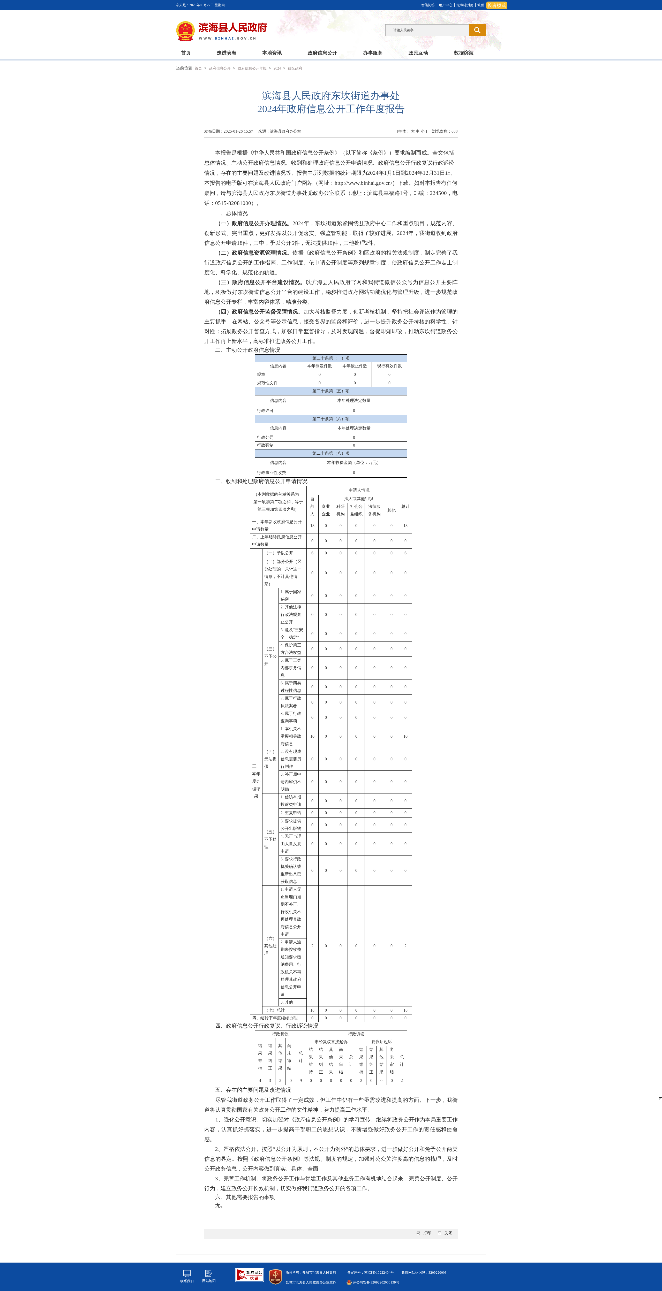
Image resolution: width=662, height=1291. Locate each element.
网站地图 (209, 1281)
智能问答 (428, 5)
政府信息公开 (322, 53)
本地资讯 (272, 53)
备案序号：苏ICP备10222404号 (370, 1272)
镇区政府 (295, 68)
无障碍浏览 (464, 5)
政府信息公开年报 (253, 68)
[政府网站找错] (249, 1274)
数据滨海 (464, 53)
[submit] (477, 30)
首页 (186, 53)
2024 (278, 68)
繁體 (480, 5)
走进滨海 (226, 53)
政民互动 (418, 53)
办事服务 (373, 53)
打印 (427, 1233)
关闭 (448, 1233)
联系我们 (187, 1281)
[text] (427, 30)
